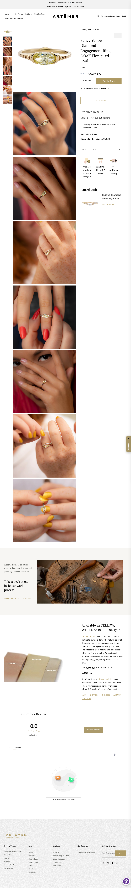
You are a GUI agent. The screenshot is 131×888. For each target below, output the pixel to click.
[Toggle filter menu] (115, 754)
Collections (57, 862)
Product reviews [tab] (14, 747)
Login (118, 16)
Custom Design (109, 16)
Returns (106, 695)
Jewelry (7, 14)
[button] (84, 68)
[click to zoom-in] (44, 59)
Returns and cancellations (86, 852)
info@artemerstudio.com (12, 851)
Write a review (93, 730)
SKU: (82, 74)
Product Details (91, 112)
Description (89, 149)
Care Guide (32, 869)
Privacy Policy (33, 862)
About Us (56, 852)
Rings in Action (10, 18)
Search (31, 852)
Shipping (94, 695)
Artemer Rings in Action (61, 856)
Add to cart (108, 204)
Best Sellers (28, 14)
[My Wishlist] (102, 16)
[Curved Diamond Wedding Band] (90, 203)
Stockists (20, 18)
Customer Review (33, 714)
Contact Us (32, 872)
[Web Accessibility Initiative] (126, 881)
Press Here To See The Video (17, 599)
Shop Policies (33, 859)
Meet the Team (39, 14)
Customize (101, 100)
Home (83, 29)
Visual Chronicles (59, 859)
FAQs (84, 695)
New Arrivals (18, 14)
